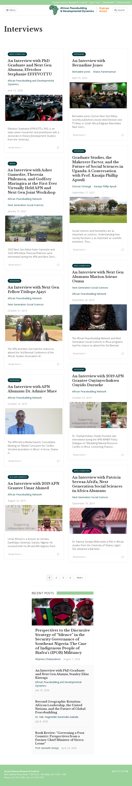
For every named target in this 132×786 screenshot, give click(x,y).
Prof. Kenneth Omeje (47, 748)
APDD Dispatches (17, 54)
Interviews (79, 54)
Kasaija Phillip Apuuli (105, 186)
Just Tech (95, 2)
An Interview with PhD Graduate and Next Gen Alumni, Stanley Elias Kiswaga (62, 674)
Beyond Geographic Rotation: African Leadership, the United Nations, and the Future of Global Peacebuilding (60, 707)
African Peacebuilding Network (25, 198)
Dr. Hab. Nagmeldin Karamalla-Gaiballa (56, 717)
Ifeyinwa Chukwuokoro (48, 659)
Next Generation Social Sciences (26, 205)
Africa (12, 163)
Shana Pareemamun (104, 71)
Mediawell (108, 2)
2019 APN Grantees (18, 477)
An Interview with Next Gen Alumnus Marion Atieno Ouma (98, 276)
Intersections (124, 2)
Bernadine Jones (81, 71)
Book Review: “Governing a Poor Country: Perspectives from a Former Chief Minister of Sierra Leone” (60, 738)
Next (79, 577)
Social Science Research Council (69, 2)
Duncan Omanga (81, 186)
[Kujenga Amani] (79, 10)
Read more (14, 147)
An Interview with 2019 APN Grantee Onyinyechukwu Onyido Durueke (98, 380)
